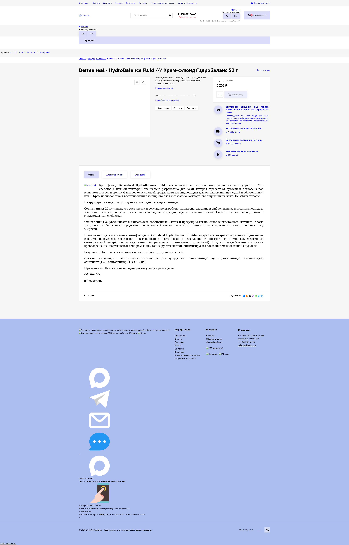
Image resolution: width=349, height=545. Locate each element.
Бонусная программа (185, 358)
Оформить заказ (214, 339)
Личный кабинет (214, 342)
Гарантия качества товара (187, 355)
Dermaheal (191, 108)
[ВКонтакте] (244, 296)
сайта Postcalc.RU (8, 543)
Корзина (210, 335)
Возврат (178, 345)
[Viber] (253, 296)
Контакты (179, 348)
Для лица (178, 108)
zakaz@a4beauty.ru (247, 345)
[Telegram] (262, 296)
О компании (180, 335)
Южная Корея (163, 108)
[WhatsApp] (256, 296)
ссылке (106, 481)
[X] (250, 296)
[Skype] (259, 296)
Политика (179, 352)
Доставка (179, 342)
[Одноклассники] (247, 296)
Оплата (178, 339)
